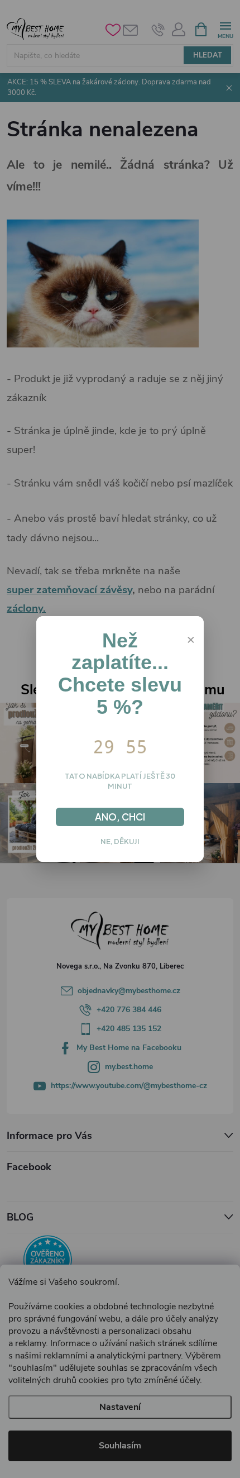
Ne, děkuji (120, 841)
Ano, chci (120, 816)
